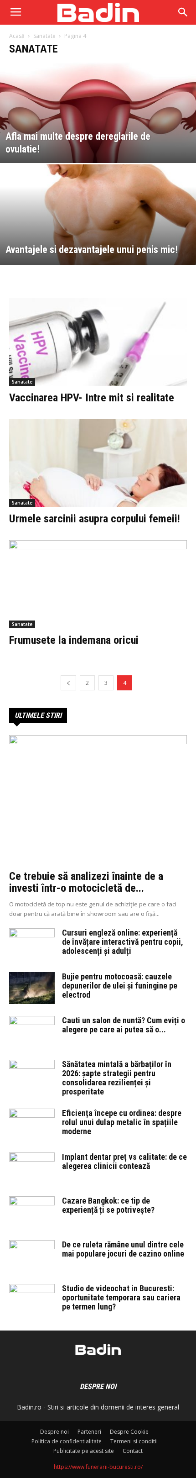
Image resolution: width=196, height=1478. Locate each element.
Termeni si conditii (134, 1441)
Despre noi (54, 1432)
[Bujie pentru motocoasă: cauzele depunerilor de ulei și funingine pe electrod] (32, 988)
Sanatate (44, 36)
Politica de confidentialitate (66, 1441)
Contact (133, 1451)
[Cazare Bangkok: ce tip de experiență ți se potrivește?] (32, 1212)
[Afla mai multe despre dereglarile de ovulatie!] (98, 147)
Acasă (17, 36)
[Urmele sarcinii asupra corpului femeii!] (98, 463)
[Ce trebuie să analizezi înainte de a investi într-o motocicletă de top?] (98, 799)
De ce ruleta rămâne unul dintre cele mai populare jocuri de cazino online (123, 1249)
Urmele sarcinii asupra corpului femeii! (94, 518)
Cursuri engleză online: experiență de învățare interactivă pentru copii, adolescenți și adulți (122, 942)
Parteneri (89, 1432)
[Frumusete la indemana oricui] (98, 584)
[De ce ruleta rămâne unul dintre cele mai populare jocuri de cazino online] (32, 1256)
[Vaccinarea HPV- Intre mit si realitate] (98, 342)
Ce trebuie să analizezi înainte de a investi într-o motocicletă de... (86, 882)
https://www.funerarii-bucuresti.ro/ (98, 1467)
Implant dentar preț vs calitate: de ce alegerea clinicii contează (124, 1161)
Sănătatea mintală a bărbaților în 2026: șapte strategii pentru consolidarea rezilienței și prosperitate (116, 1077)
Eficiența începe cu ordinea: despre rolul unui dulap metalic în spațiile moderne (121, 1122)
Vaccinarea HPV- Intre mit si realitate (91, 397)
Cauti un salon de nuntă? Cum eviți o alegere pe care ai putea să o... (123, 1024)
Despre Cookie (129, 1432)
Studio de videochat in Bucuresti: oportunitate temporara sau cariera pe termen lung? (121, 1297)
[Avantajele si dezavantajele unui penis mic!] (98, 249)
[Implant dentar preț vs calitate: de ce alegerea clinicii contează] (32, 1168)
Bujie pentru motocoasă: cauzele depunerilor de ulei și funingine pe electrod (119, 985)
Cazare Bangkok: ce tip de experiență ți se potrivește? (108, 1205)
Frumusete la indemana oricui (74, 640)
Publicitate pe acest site (83, 1451)
